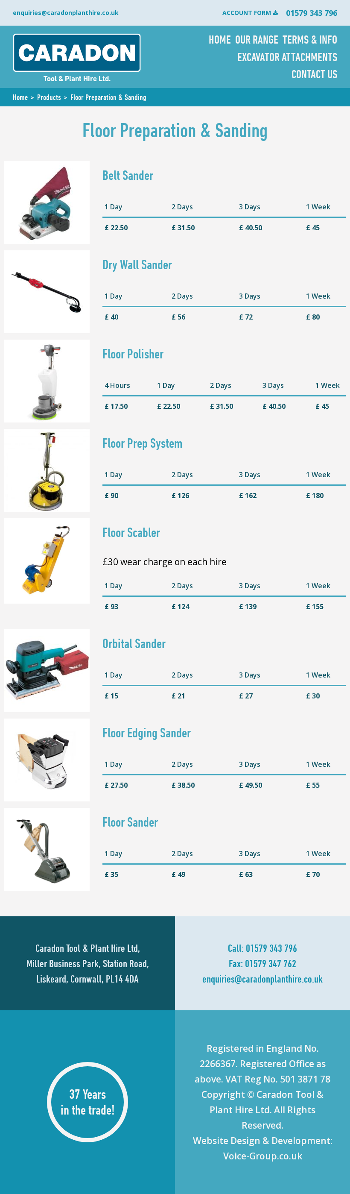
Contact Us (314, 73)
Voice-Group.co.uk (262, 1156)
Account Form (246, 13)
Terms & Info (310, 39)
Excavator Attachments (287, 56)
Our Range (256, 39)
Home (220, 39)
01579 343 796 (271, 948)
